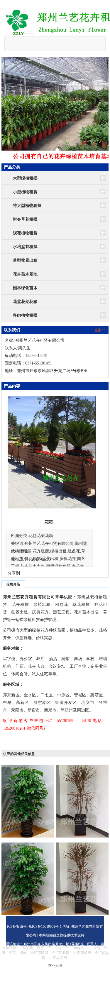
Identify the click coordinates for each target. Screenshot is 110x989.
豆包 (96, 948)
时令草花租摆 (25, 219)
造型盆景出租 (25, 260)
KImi (23, 953)
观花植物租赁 (25, 233)
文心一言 (62, 948)
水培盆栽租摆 (25, 247)
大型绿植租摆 (25, 178)
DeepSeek (81, 948)
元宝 (12, 953)
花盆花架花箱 (25, 301)
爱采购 (27, 948)
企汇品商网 (58, 958)
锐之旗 (58, 935)
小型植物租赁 (25, 192)
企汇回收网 (61, 953)
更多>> (100, 330)
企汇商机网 (82, 953)
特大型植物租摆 (27, 205)
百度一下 (44, 948)
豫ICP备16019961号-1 (45, 927)
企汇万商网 (39, 953)
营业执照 (55, 966)
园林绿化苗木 (25, 288)
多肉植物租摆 (25, 315)
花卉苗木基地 (25, 274)
